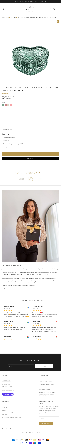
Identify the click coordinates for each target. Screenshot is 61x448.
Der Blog (4, 407)
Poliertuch (6, 140)
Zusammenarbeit (44, 387)
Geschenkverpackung (9, 137)
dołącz (44, 366)
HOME (3, 17)
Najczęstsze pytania (44, 389)
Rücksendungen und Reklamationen (12, 417)
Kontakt (4, 405)
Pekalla (41, 379)
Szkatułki (13, 17)
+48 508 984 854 (6, 379)
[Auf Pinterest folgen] (10, 428)
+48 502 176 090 (6, 381)
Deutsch (37, 432)
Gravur (7, 134)
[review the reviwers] (28, 307)
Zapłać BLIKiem (30, 158)
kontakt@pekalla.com (8, 390)
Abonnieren (46, 423)
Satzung (4, 410)
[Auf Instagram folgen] (6, 428)
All (8, 17)
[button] (3, 105)
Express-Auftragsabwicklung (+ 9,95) (13, 144)
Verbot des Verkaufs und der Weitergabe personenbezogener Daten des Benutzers (48, 394)
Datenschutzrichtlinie (50, 408)
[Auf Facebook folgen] (2, 428)
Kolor (3, 102)
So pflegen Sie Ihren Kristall (46, 384)
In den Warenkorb (30, 154)
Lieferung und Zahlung (45, 381)
